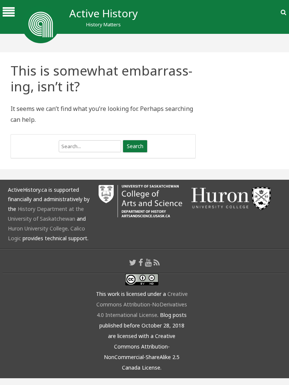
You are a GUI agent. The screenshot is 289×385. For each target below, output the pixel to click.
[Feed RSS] (157, 262)
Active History (103, 13)
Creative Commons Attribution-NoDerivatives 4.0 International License (142, 304)
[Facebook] (140, 262)
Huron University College (38, 228)
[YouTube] (148, 262)
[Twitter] (133, 262)
